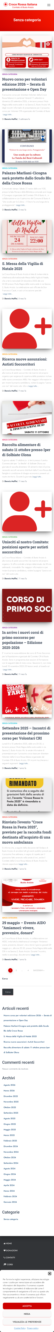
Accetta (27, 1306)
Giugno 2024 (10, 1174)
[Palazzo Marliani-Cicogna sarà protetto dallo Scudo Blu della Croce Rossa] (27, 146)
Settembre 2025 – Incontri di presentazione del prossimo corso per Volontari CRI (26, 733)
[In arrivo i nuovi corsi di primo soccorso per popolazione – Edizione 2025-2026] (27, 605)
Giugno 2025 (10, 1124)
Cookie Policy (20, 1328)
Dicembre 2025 (11, 1096)
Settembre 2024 (11, 1163)
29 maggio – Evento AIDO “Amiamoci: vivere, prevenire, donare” (24, 927)
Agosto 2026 (9, 1085)
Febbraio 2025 (10, 1140)
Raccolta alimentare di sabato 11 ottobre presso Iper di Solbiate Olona (26, 449)
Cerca (5, 978)
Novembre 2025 (11, 1101)
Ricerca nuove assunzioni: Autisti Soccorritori (24, 1041)
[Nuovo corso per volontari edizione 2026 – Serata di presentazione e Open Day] (27, 52)
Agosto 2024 (9, 1168)
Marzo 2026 (9, 1090)
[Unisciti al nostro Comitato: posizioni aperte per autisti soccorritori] (27, 511)
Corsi (10, 1264)
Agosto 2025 (9, 1118)
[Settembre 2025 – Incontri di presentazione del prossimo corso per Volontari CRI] (27, 701)
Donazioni (12, 1250)
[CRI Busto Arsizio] (21, 5)
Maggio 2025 (10, 1129)
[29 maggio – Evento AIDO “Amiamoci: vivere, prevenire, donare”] (27, 895)
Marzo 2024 (9, 1190)
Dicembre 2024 (11, 1146)
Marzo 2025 (9, 1135)
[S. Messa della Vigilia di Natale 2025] (27, 236)
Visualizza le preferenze (27, 1321)
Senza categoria (9, 74)
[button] (49, 1273)
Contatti (10, 1257)
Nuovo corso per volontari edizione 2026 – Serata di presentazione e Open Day (24, 84)
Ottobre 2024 (10, 1157)
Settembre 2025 (11, 1112)
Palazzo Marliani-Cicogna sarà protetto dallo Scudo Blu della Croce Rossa (26, 178)
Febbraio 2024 (10, 1196)
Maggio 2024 (10, 1179)
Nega (27, 1314)
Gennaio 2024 (10, 1202)
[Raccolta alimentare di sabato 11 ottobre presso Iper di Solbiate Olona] (27, 417)
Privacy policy (32, 1328)
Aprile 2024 (9, 1185)
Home (9, 1243)
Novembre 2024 (11, 1151)
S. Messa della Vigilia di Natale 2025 (20, 1036)
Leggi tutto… (8, 114)
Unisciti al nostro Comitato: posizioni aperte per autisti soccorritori (25, 547)
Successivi (38, 970)
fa (24, 119)
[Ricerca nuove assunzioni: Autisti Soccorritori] (27, 329)
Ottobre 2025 (10, 1107)
